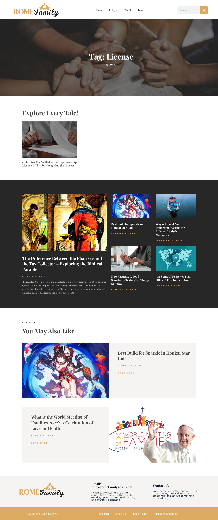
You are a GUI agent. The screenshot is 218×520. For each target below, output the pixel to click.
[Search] (204, 10)
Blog (140, 10)
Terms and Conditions (166, 513)
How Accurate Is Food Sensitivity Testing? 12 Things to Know (130, 280)
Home (99, 10)
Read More (126, 373)
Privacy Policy (139, 513)
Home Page (103, 513)
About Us (120, 513)
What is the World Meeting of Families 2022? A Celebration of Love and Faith (62, 422)
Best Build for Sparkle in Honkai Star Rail (127, 225)
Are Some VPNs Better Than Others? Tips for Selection (173, 278)
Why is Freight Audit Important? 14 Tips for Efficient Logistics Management (170, 229)
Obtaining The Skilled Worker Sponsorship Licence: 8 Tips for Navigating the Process (49, 163)
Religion (113, 10)
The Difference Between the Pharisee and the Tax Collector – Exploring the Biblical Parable (62, 263)
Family (128, 10)
